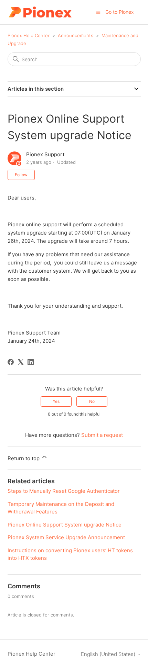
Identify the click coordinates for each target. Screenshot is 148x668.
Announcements (75, 35)
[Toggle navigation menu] (98, 12)
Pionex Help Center (29, 35)
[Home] (40, 12)
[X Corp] (21, 362)
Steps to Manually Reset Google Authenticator (64, 491)
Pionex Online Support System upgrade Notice (64, 524)
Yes (56, 401)
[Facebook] (11, 362)
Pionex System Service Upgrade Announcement (66, 537)
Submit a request (102, 435)
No (92, 401)
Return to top (24, 458)
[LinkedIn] (31, 362)
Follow (21, 174)
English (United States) (109, 654)
